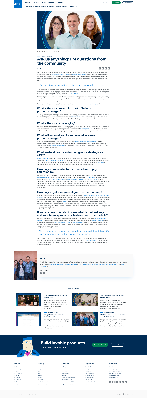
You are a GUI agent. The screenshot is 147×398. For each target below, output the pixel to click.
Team (39, 371)
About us (40, 366)
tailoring (64, 201)
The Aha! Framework (90, 366)
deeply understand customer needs (85, 141)
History (39, 369)
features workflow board (63, 222)
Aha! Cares (40, 379)
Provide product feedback (115, 371)
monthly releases (97, 220)
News (37, 6)
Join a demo (117, 345)
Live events (64, 371)
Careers (39, 373)
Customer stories (89, 377)
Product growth (61, 6)
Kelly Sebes (65, 74)
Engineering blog (65, 369)
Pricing (44, 2)
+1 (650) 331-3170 (114, 377)
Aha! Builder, (94, 264)
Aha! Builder (16, 375)
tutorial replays (91, 240)
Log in (108, 2)
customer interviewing (57, 146)
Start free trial (99, 345)
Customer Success (89, 375)
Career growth (73, 6)
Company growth (47, 6)
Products (27, 2)
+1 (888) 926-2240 (114, 375)
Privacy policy (119, 394)
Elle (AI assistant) (89, 373)
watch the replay (93, 104)
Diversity (40, 375)
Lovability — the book (43, 384)
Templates (64, 375)
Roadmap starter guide (67, 379)
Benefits (40, 377)
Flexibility (100, 162)
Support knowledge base (67, 384)
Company (60, 2)
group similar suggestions (55, 179)
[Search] (100, 2)
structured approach (43, 177)
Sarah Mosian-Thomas (79, 74)
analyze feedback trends (75, 179)
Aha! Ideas (74, 264)
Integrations (88, 371)
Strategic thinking (42, 158)
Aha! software (74, 94)
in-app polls (93, 179)
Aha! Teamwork (113, 264)
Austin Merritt (56, 74)
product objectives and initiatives (55, 160)
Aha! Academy (17, 384)
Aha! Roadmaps (77, 222)
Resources (51, 2)
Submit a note (112, 366)
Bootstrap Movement (43, 381)
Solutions (36, 2)
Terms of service (128, 394)
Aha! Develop (103, 264)
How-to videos (65, 373)
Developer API (88, 379)
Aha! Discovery (65, 264)
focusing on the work (87, 129)
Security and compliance (91, 381)
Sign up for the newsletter (115, 373)
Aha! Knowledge (17, 381)
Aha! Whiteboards (83, 264)
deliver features (76, 117)
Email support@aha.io (114, 369)
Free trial (116, 3)
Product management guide (68, 377)
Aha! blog (29, 6)
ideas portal (91, 177)
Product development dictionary (69, 381)
